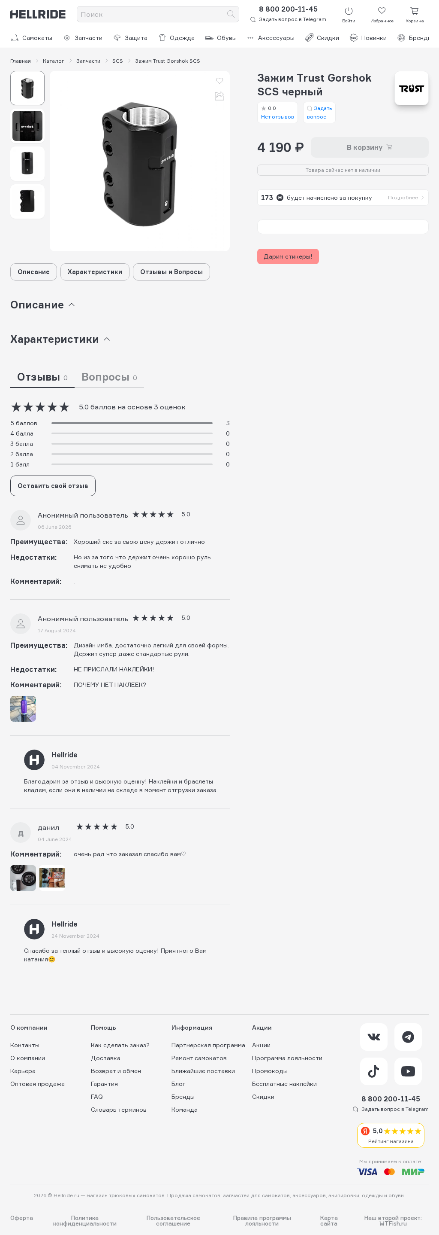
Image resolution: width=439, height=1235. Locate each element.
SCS (117, 61)
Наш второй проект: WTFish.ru (393, 1220)
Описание (34, 271)
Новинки (374, 37)
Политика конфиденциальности (85, 1220)
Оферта (21, 1218)
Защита (136, 37)
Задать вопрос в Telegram (292, 19)
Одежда (182, 37)
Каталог (53, 61)
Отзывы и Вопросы (171, 271)
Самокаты (37, 37)
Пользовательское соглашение (173, 1220)
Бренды (420, 37)
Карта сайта (329, 1220)
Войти (348, 20)
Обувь (226, 37)
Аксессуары (276, 37)
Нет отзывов (277, 112)
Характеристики (95, 271)
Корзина (415, 20)
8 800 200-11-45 (288, 9)
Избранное (382, 20)
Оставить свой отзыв (53, 485)
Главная (20, 61)
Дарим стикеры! (288, 256)
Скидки (328, 37)
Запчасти (88, 37)
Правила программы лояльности (262, 1220)
